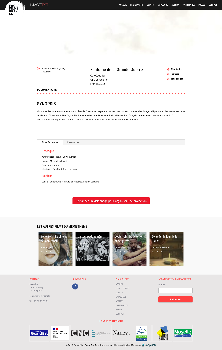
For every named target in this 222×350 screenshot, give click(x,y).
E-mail (162, 284)
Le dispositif (136, 5)
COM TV (150, 5)
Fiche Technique (50, 142)
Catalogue (163, 5)
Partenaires (189, 5)
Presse (201, 5)
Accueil (123, 5)
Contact (213, 5)
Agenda (175, 5)
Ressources (73, 142)
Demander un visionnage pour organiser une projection (111, 201)
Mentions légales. (122, 345)
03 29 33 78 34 (41, 301)
